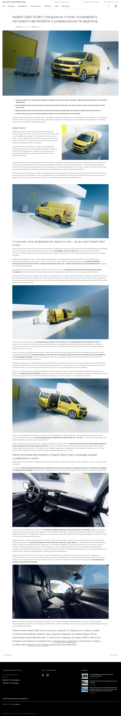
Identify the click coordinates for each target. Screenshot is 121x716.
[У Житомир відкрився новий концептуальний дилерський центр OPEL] (84, 676)
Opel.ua (17, 704)
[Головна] (4, 6)
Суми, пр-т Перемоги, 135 (62, 2)
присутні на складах (38, 644)
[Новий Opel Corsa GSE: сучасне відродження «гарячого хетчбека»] (84, 683)
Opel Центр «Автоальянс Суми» (14, 2)
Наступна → (115, 655)
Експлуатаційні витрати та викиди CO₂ (15, 699)
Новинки (39, 27)
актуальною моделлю (65, 641)
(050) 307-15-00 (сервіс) (112, 2)
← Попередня (7, 655)
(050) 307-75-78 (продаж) (92, 2)
